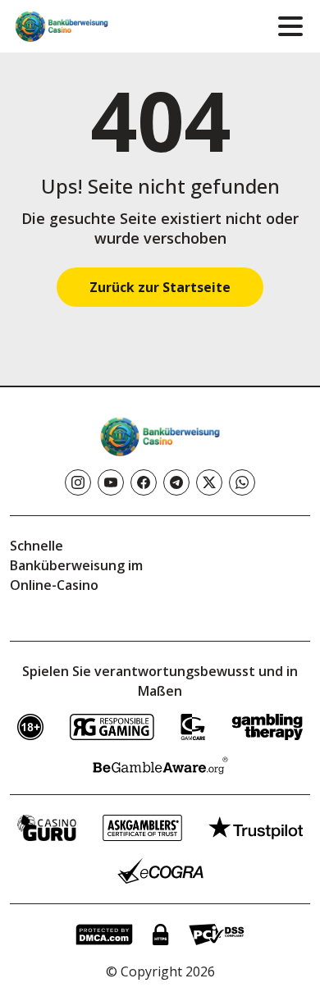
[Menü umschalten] (290, 26)
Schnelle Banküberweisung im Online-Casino (76, 565)
